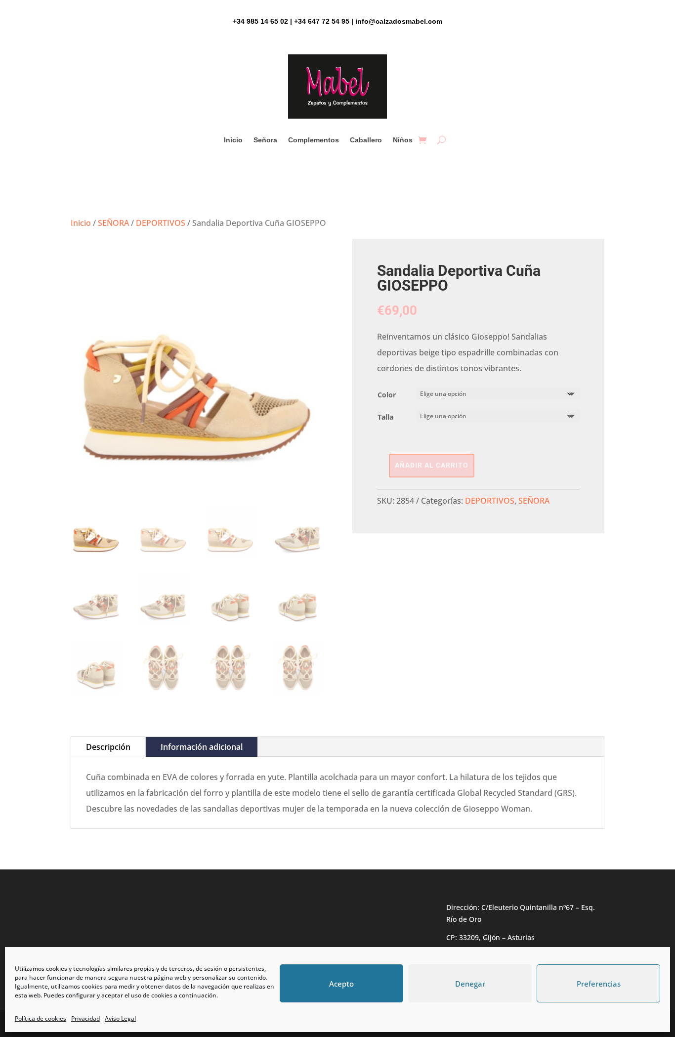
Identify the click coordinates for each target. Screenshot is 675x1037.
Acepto (341, 984)
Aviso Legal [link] (120, 1018)
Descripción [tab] (108, 746)
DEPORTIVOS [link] (160, 222)
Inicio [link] (233, 140)
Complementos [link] (313, 140)
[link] (422, 139)
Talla (385, 417)
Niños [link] (403, 140)
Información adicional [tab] (202, 746)
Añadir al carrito (431, 465)
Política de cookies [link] (40, 1018)
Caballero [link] (366, 140)
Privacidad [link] (85, 1018)
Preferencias (599, 984)
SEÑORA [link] (113, 222)
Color (387, 394)
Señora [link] (265, 140)
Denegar (470, 984)
